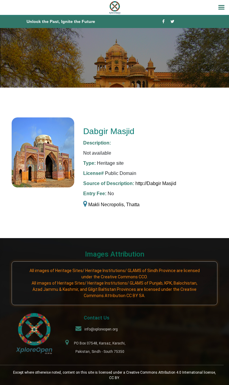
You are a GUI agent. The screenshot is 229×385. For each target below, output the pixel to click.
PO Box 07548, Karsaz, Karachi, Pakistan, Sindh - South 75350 (100, 347)
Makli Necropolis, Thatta (113, 204)
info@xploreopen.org (101, 329)
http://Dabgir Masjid (155, 183)
